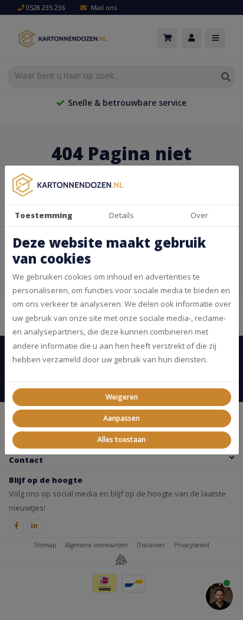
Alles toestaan (121, 439)
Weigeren (122, 397)
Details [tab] (121, 215)
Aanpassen (121, 418)
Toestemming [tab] (44, 215)
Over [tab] (199, 215)
